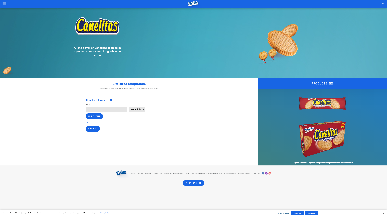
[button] (93, 129)
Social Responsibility (244, 173)
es (383, 4)
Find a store (94, 116)
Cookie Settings (283, 213)
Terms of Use (158, 173)
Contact (133, 173)
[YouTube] (269, 173)
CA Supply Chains (178, 173)
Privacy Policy (168, 173)
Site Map (140, 173)
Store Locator (256, 173)
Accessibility (148, 173)
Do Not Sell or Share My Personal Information (208, 173)
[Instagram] (266, 173)
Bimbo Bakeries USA (230, 173)
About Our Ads (189, 173)
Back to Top (195, 183)
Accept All (311, 213)
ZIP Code (89, 105)
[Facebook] (263, 173)
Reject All (297, 213)
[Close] (384, 213)
